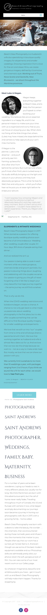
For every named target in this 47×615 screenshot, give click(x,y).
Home (7, 399)
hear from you (17, 374)
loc (11, 399)
